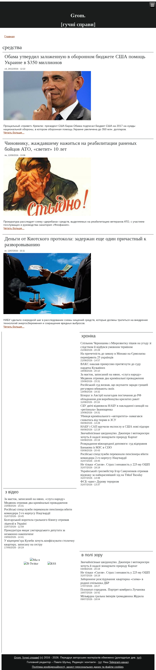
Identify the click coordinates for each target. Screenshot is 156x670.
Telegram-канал (119, 662)
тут (138, 657)
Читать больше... (13, 132)
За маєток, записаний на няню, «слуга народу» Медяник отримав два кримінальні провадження (112, 376)
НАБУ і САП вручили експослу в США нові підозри (114, 426)
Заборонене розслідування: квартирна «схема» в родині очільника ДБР (111, 581)
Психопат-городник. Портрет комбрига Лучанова (112, 589)
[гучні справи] (30, 657)
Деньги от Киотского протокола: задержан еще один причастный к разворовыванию (75, 241)
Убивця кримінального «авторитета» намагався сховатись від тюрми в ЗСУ (111, 418)
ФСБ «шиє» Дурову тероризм (99, 481)
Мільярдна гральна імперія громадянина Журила (112, 596)
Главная (9, 36)
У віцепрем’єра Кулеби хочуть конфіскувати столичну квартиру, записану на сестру (39, 542)
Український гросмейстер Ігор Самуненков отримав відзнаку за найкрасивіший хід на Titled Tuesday (114, 473)
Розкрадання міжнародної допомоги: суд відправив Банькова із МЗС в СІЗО (113, 445)
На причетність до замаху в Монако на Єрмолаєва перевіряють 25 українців (112, 355)
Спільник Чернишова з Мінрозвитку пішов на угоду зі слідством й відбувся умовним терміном (115, 345)
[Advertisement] (40, 627)
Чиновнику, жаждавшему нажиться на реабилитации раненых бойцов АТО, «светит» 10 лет (71, 146)
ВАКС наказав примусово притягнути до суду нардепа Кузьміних (110, 366)
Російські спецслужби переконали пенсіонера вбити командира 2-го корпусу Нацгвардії (114, 456)
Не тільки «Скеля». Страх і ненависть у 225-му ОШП (115, 464)
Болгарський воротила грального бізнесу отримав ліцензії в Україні (36, 521)
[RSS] (52, 563)
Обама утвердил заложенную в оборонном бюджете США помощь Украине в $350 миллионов (75, 59)
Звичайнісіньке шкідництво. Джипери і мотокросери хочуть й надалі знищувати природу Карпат (114, 435)
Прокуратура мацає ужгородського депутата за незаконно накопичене (34, 532)
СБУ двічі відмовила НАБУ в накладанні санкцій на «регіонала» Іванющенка (114, 407)
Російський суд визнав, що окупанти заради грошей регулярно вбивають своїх (114, 386)
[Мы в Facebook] (26, 563)
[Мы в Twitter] (38, 563)
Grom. (78, 15)
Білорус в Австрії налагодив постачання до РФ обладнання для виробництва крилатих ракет (110, 397)
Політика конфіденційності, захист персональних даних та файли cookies (77, 666)
